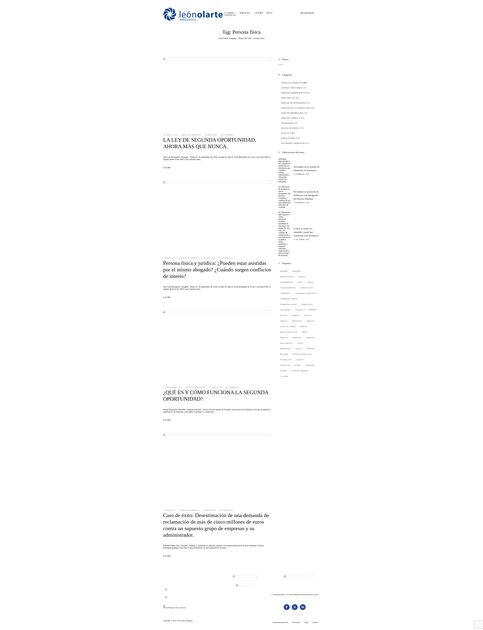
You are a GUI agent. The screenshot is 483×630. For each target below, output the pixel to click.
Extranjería (287, 123)
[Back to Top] (477, 626)
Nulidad (310, 348)
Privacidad (296, 622)
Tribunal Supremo (300, 371)
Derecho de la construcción (295, 108)
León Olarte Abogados (185, 621)
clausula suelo (306, 288)
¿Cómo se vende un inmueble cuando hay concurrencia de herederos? (306, 232)
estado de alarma (288, 326)
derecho (283, 315)
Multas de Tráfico (290, 128)
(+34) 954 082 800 (176, 4)
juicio (300, 343)
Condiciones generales (280, 622)
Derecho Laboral (290, 118)
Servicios (244, 13)
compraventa (307, 304)
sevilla (298, 365)
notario (298, 348)
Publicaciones (288, 138)
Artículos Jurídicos (191, 135)
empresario (297, 321)
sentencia (300, 360)
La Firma (229, 13)
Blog (269, 13)
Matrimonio (285, 348)
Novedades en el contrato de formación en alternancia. (306, 169)
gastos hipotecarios (289, 332)
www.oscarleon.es (193, 608)
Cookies (315, 622)
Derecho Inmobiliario (292, 113)
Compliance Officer (289, 299)
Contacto (230, 15)
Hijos (305, 332)
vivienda (284, 376)
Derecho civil (288, 98)
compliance (285, 293)
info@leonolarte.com (197, 4)
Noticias (285, 133)
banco (300, 282)
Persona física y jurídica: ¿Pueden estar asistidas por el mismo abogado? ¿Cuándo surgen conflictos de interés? (217, 269)
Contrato (299, 310)
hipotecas (297, 337)
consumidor (285, 310)
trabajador (310, 365)
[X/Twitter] (295, 607)
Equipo (259, 13)
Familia (303, 326)
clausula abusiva (288, 288)
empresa (284, 321)
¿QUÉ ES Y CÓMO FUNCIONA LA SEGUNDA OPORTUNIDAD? (215, 395)
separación (285, 365)
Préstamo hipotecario (302, 354)
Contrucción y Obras (292, 88)
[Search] (291, 14)
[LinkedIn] (303, 607)
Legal (306, 622)
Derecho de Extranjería (293, 103)
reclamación (285, 360)
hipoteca (284, 337)
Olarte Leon (211, 135)
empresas (311, 321)
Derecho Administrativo (293, 93)
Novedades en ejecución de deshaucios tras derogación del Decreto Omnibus (306, 195)
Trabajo (283, 371)
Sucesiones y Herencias (293, 143)
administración (287, 277)
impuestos (310, 337)
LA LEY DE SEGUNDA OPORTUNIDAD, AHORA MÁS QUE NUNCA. (209, 143)
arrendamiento (286, 282)
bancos (311, 282)
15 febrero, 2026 (301, 174)
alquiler (302, 277)
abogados (296, 271)
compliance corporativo (306, 293)
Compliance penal (288, 304)
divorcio (308, 315)
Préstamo (284, 354)
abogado (284, 271)
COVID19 (312, 310)
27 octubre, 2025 (302, 239)
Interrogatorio (286, 343)
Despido (295, 315)
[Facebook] (287, 607)
